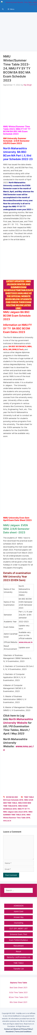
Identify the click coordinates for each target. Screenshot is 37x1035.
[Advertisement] (18, 30)
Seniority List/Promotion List (18, 957)
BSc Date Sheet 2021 (18, 1002)
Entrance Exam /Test (18, 934)
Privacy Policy (26, 1029)
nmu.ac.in (7, 821)
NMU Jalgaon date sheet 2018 (15, 812)
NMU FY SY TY (24, 809)
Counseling (18, 923)
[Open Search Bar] (3, 9)
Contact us (8, 1029)
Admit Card (18, 911)
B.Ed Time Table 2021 (18, 992)
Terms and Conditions (23, 1032)
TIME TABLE (29, 797)
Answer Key (18, 917)
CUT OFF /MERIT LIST (18, 929)
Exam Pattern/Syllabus (18, 940)
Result (18, 951)
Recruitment (19, 946)
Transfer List (18, 969)
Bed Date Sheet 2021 (18, 988)
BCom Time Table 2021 (18, 997)
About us (16, 1029)
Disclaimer (10, 1032)
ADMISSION (18, 906)
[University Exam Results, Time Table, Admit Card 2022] (19, 3)
